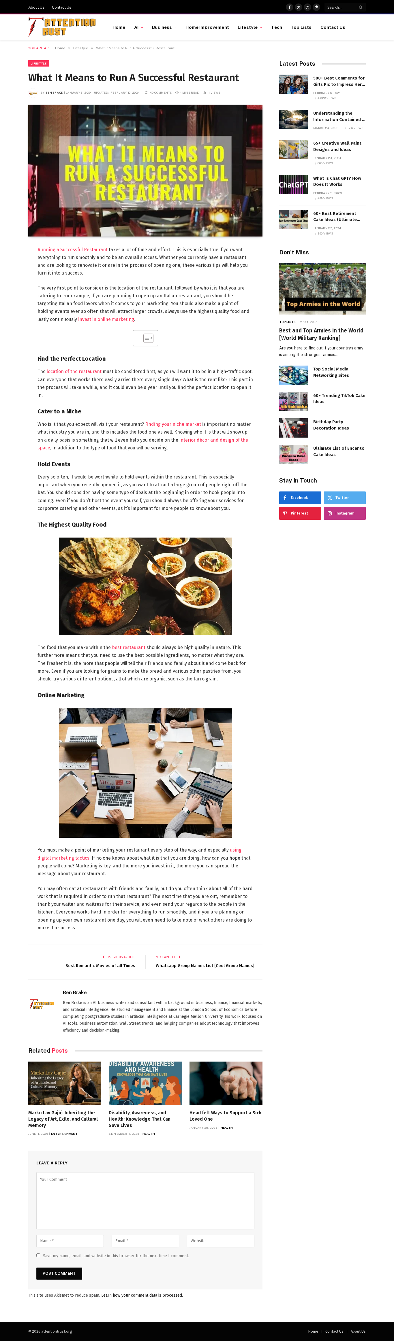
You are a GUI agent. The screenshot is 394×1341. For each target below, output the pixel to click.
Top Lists (301, 27)
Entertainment (64, 1133)
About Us (36, 7)
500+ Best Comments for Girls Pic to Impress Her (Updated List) (339, 81)
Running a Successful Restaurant (72, 249)
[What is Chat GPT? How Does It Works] (293, 184)
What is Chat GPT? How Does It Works (337, 181)
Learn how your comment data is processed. (142, 1295)
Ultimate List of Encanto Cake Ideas (339, 451)
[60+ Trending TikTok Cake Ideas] (293, 401)
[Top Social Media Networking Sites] (293, 375)
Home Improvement (207, 27)
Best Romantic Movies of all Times (100, 965)
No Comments (160, 92)
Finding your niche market (173, 424)
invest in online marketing (106, 319)
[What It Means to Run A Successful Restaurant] (145, 171)
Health (148, 1133)
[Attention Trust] (63, 27)
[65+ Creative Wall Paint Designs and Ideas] (293, 149)
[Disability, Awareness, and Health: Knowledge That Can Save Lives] (145, 1083)
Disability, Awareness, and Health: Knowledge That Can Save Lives (139, 1119)
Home (118, 27)
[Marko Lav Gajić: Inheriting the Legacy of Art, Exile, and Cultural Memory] (64, 1083)
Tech (276, 27)
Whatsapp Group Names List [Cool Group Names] (205, 965)
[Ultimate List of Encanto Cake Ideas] (293, 454)
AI (136, 27)
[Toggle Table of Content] (145, 338)
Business (162, 27)
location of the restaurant (74, 371)
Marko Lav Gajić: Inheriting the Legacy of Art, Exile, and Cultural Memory (63, 1119)
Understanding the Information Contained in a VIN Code (339, 117)
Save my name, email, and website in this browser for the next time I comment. (116, 1255)
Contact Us (61, 7)
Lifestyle (248, 27)
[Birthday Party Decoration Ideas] (293, 428)
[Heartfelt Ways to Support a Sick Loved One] (226, 1083)
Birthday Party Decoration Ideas (331, 424)
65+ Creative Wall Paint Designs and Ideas (337, 146)
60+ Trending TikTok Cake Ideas (339, 398)
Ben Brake (54, 92)
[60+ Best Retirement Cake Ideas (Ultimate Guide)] (293, 219)
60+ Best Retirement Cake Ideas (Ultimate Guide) (335, 217)
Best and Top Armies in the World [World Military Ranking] (321, 334)
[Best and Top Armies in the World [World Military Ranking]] (322, 289)
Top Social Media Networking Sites (331, 372)
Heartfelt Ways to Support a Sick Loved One (226, 1116)
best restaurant (128, 647)
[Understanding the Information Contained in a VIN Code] (293, 119)
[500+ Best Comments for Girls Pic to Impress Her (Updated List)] (293, 84)
